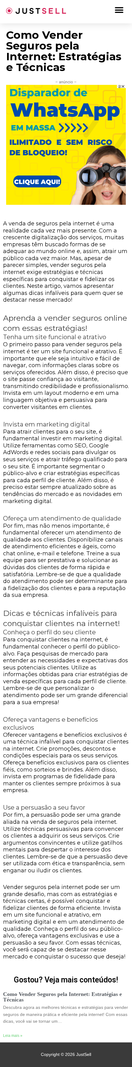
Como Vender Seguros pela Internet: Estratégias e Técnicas (62, 997)
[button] (119, 10)
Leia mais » (12, 1035)
